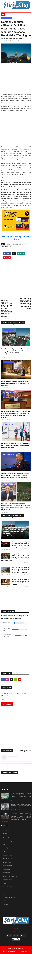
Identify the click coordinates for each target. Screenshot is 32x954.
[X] (14, 935)
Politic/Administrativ (7, 18)
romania (8, 244)
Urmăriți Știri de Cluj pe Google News (16, 237)
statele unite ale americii (18, 244)
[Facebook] (7, 935)
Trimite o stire (16, 931)
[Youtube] (21, 935)
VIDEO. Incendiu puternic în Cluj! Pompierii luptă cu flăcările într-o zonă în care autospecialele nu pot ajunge (21, 795)
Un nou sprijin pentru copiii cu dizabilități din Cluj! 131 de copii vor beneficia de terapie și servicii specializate (15, 445)
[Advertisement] (16, 77)
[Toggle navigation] (3, 14)
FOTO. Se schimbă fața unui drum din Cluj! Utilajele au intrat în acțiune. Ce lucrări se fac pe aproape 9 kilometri (20, 570)
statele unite (5, 246)
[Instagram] (10, 935)
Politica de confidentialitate (10, 951)
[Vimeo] (17, 935)
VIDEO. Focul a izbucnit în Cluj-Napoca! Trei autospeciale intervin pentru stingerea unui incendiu (21, 805)
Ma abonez (7, 704)
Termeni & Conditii (25, 951)
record (27, 244)
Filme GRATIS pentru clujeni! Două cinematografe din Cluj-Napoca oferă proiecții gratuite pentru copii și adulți (20, 544)
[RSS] (24, 935)
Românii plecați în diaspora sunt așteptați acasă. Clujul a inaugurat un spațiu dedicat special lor (15, 383)
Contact (16, 928)
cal (10, 246)
